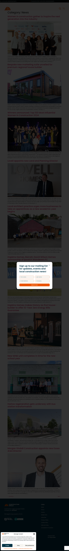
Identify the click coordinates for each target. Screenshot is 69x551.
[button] (34, 534)
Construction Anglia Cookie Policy (11, 548)
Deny (18, 545)
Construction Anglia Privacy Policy (25, 548)
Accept (7, 545)
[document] (34, 275)
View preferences (29, 545)
